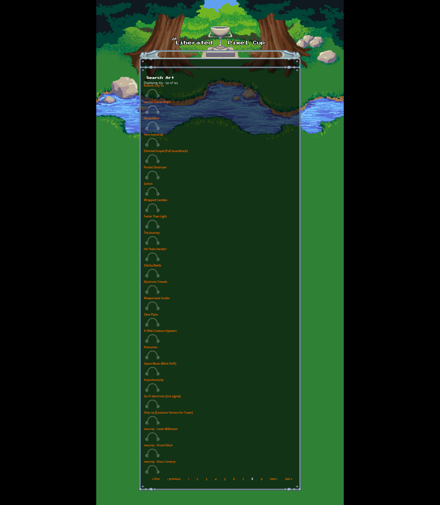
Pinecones (150, 347)
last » (288, 479)
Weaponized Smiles (157, 298)
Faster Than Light (155, 216)
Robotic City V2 (154, 86)
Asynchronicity (154, 380)
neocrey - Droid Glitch (158, 445)
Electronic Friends (155, 282)
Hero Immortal (153, 135)
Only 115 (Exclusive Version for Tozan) (168, 413)
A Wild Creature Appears (160, 331)
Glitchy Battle (152, 265)
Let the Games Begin (157, 102)
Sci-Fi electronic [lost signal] (162, 396)
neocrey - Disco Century (159, 462)
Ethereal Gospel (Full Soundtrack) (166, 151)
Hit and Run (151, 118)
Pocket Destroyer (155, 167)
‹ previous (173, 479)
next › (274, 479)
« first (156, 479)
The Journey (152, 233)
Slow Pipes (151, 314)
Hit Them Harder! (155, 249)
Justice (148, 184)
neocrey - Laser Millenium (161, 429)
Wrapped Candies (155, 200)
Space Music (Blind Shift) (160, 363)
